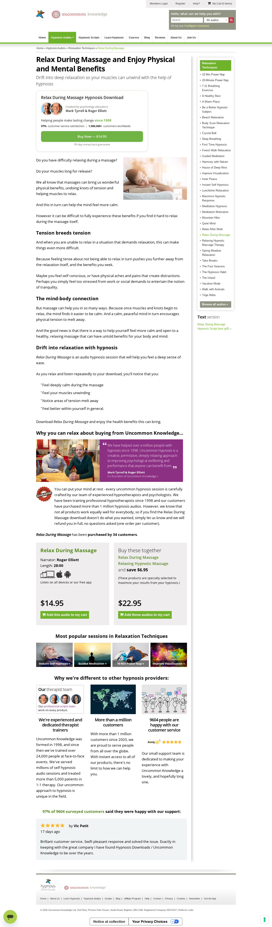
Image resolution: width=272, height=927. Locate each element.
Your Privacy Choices (149, 921)
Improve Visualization (215, 173)
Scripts (108, 898)
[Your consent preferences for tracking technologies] (265, 920)
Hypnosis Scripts (89, 37)
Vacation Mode (211, 283)
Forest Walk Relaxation (216, 150)
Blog (147, 37)
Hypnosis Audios (61, 37)
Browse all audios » (215, 304)
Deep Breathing (211, 138)
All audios (213, 20)
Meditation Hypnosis (214, 206)
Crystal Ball (209, 133)
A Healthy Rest (211, 96)
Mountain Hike (211, 217)
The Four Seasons (213, 266)
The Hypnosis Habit (214, 272)
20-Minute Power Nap (215, 80)
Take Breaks (210, 260)
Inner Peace (209, 179)
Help (147, 898)
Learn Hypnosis (114, 37)
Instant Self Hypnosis (215, 184)
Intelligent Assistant (196, 26)
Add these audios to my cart (147, 615)
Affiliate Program (132, 898)
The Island (208, 277)
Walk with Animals (213, 289)
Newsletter (194, 898)
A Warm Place (211, 101)
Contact (157, 898)
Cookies (181, 898)
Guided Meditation (213, 156)
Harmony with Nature (215, 161)
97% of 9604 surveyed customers (73, 811)
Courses (134, 37)
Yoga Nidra (208, 295)
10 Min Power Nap (213, 74)
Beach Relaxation (213, 117)
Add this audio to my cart (67, 615)
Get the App (210, 898)
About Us (176, 37)
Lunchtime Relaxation (215, 190)
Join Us (191, 37)
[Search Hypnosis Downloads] (231, 20)
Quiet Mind (208, 223)
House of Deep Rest (214, 167)
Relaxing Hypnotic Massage (143, 563)
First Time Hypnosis (214, 144)
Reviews (160, 37)
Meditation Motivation (215, 212)
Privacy (169, 898)
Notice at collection (109, 921)
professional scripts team (59, 706)
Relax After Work (212, 229)
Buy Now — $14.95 (92, 136)
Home (42, 37)
